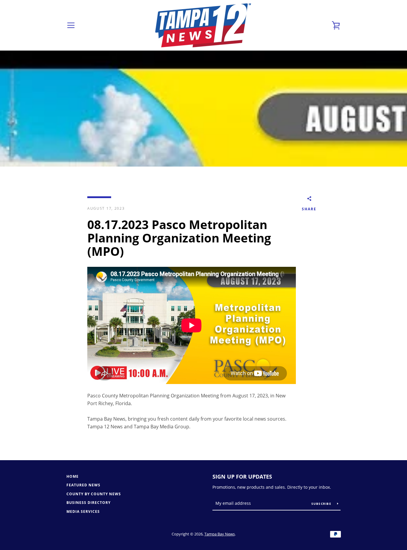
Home (72, 476)
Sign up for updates (242, 476)
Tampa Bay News (219, 534)
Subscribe (322, 504)
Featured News (83, 485)
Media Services (83, 511)
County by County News (93, 493)
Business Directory (88, 502)
